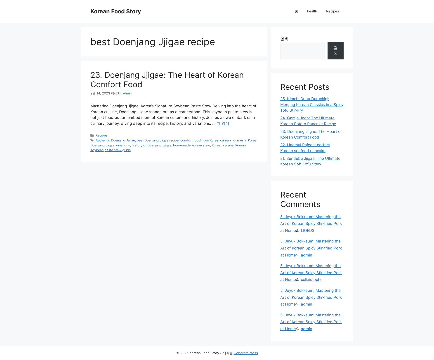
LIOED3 (307, 230)
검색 (284, 39)
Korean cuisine (223, 145)
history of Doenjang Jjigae (151, 145)
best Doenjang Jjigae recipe (158, 140)
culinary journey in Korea (238, 140)
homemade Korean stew (191, 145)
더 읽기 (223, 123)
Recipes (332, 11)
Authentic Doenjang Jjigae (115, 140)
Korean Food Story (115, 11)
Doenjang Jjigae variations (110, 145)
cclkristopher (312, 279)
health (312, 11)
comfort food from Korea (199, 140)
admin (306, 255)
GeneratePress (246, 353)
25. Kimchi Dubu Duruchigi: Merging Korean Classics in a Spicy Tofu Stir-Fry (311, 104)
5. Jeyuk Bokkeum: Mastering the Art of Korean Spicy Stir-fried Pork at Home (311, 223)
